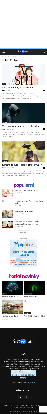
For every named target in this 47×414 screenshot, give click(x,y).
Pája (3, 90)
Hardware (27, 313)
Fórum (32, 405)
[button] (3, 52)
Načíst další (22, 232)
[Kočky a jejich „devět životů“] (7, 214)
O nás (16, 407)
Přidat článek (24, 405)
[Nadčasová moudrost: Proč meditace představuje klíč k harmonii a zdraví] (7, 224)
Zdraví (4, 294)
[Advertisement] (23, 24)
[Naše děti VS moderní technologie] (7, 193)
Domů (4, 57)
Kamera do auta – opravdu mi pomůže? (22, 165)
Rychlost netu (8, 405)
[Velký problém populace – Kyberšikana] (23, 113)
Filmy (4, 84)
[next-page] (7, 320)
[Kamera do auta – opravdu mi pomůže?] (23, 151)
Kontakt (38, 405)
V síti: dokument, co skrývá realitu (19, 87)
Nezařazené (28, 294)
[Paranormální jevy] (34, 288)
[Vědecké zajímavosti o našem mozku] (12, 288)
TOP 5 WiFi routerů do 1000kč (34, 316)
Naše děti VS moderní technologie (26, 190)
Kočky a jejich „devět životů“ (24, 211)
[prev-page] (3, 320)
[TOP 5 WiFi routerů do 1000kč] (34, 307)
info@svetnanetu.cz (30, 382)
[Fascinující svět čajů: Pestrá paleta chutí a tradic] (7, 203)
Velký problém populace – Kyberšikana (21, 126)
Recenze (5, 313)
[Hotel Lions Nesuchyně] (12, 307)
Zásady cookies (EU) (26, 407)
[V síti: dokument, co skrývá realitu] (23, 74)
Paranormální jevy (30, 296)
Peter (4, 168)
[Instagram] (26, 397)
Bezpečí (5, 122)
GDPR (16, 405)
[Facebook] (20, 397)
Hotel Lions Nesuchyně (10, 316)
